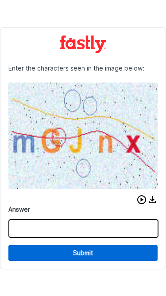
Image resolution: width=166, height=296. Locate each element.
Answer (19, 209)
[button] (141, 199)
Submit (83, 253)
